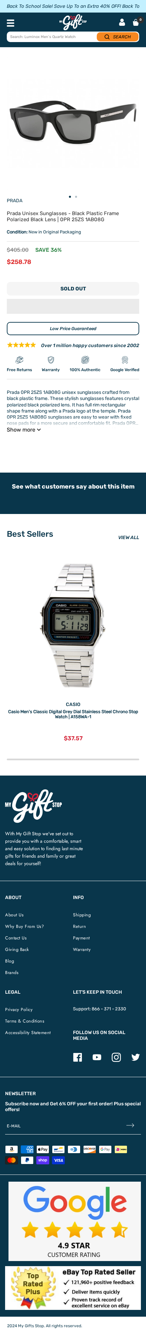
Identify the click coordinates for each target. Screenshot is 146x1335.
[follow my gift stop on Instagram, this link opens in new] (116, 1060)
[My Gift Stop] (33, 792)
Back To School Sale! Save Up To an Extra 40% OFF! (64, 6)
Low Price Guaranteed (73, 328)
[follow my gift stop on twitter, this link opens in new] (135, 1060)
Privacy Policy (19, 1009)
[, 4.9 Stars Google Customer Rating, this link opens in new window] (74, 1221)
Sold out (73, 289)
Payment (81, 938)
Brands (11, 972)
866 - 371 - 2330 (109, 1008)
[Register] (130, 1126)
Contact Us (15, 938)
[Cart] (135, 22)
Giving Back (17, 949)
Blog (9, 961)
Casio (73, 704)
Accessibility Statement (28, 1032)
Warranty (82, 949)
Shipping (82, 915)
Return (79, 926)
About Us (14, 915)
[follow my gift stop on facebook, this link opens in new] (77, 1060)
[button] (73, 306)
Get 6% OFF (63, 1104)
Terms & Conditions (24, 1021)
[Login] (122, 23)
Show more (21, 429)
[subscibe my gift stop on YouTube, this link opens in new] (97, 1060)
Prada (14, 201)
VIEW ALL (128, 537)
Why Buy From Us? (24, 926)
